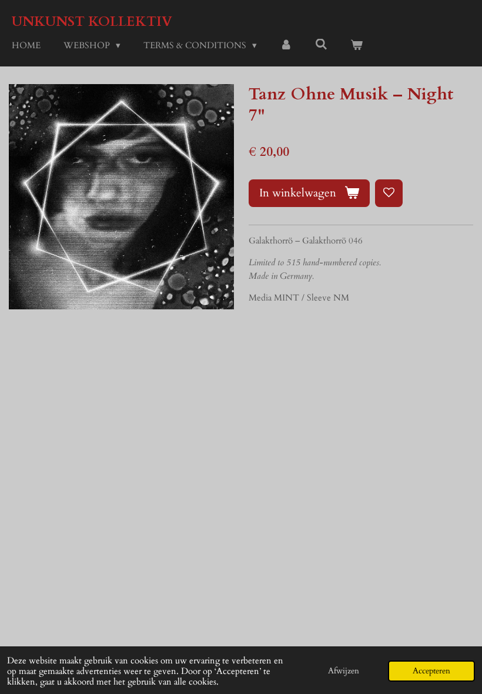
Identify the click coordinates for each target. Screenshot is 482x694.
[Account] (286, 45)
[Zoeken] (321, 45)
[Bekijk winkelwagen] (356, 45)
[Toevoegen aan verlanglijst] (389, 193)
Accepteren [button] (431, 671)
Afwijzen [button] (343, 671)
